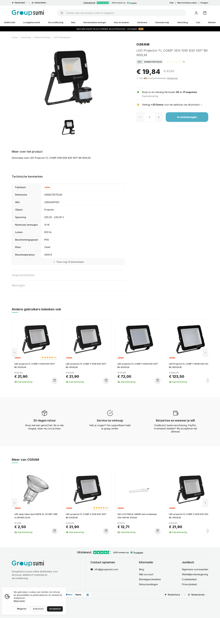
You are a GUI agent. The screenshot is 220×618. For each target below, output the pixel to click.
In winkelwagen (187, 117)
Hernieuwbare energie (94, 22)
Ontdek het (172, 78)
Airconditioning (55, 22)
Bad (73, 22)
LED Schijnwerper (62, 37)
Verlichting (182, 22)
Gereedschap (162, 22)
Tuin (198, 22)
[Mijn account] (196, 13)
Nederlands (40, 2)
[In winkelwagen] (54, 380)
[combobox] (121, 12)
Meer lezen (19, 601)
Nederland (20, 2)
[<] (14, 352)
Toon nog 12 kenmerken (70, 261)
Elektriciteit (9, 22)
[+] (158, 117)
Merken (212, 22)
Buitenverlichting (42, 37)
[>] (205, 352)
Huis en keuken (121, 22)
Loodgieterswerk (31, 22)
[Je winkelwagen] (204, 13)
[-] (140, 117)
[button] (175, 62)
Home (15, 37)
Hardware (142, 22)
